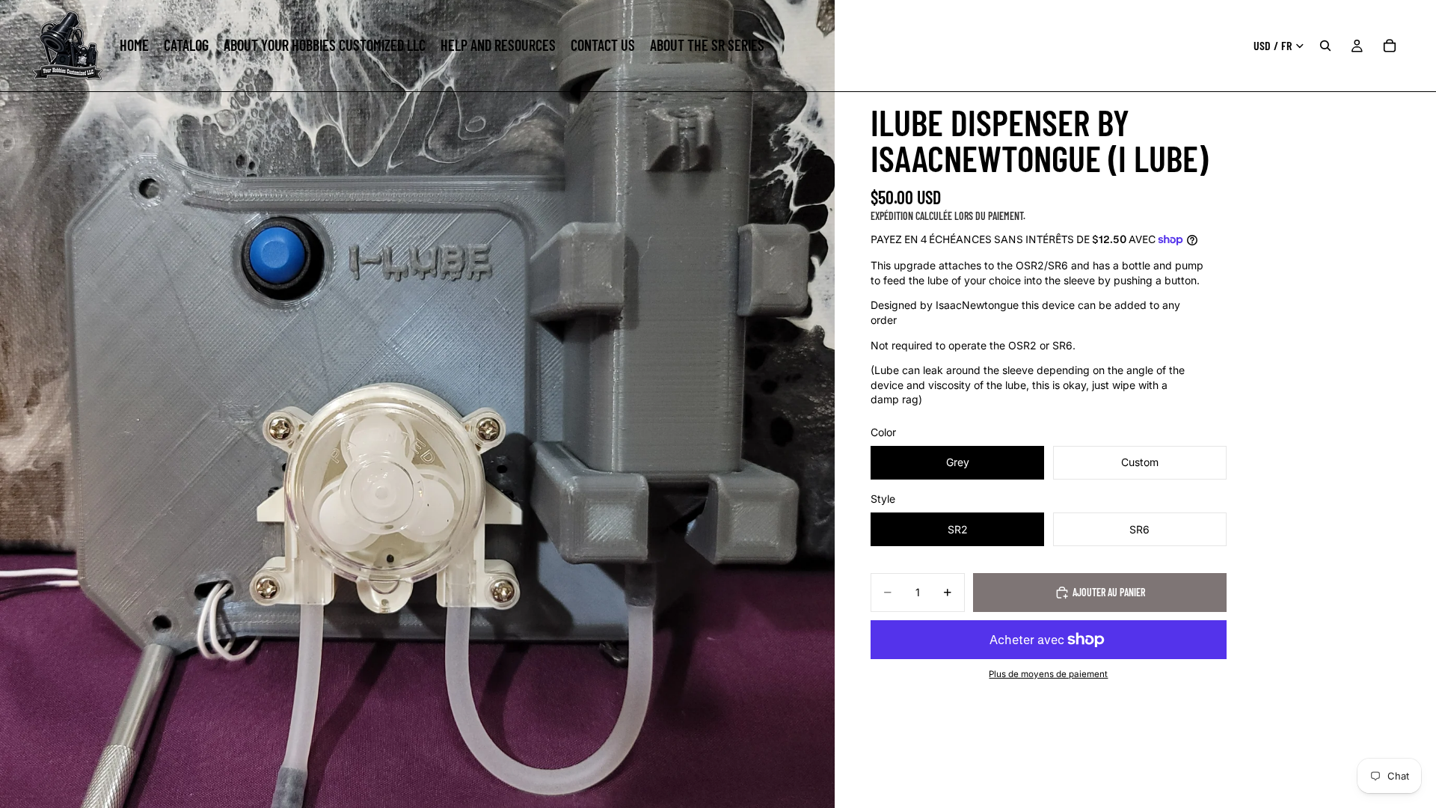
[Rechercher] (1325, 45)
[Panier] (1389, 45)
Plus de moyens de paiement (1048, 674)
